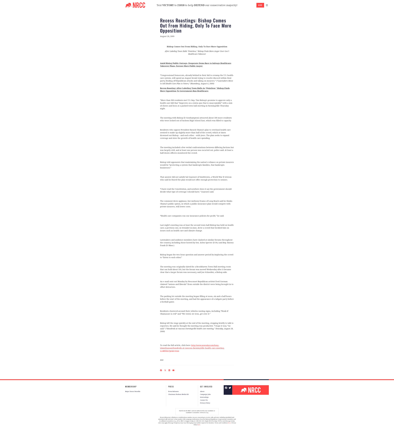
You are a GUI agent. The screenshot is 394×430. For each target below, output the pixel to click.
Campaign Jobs (205, 394)
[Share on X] (165, 370)
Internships (204, 397)
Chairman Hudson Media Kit (178, 394)
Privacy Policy (205, 403)
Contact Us (204, 400)
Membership (131, 386)
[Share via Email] (173, 370)
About (202, 391)
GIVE (260, 5)
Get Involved (206, 386)
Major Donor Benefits (132, 391)
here (229, 423)
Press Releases (173, 391)
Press (171, 386)
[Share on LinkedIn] (169, 370)
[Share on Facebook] (161, 370)
